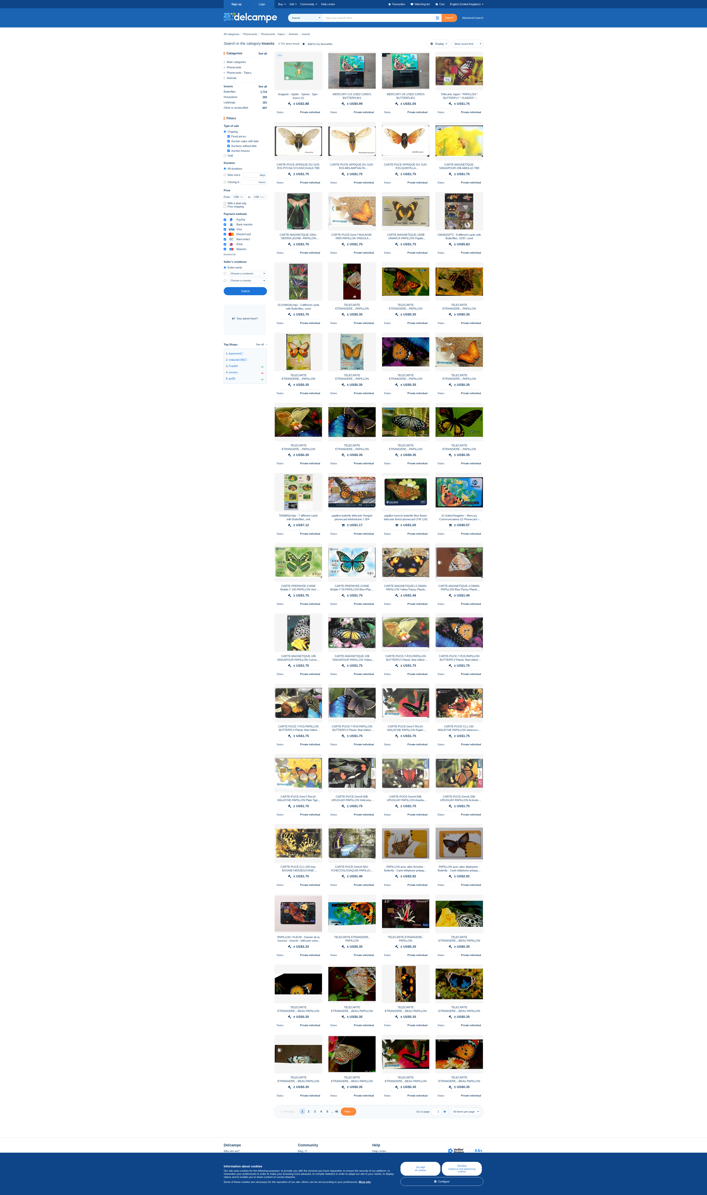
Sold (230, 155)
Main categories (236, 62)
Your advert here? (247, 318)
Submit (245, 291)
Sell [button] (291, 4)
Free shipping (236, 206)
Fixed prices (238, 136)
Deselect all (229, 254)
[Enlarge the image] (298, 71)
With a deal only (237, 203)
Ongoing (233, 131)
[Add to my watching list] (317, 56)
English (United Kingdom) (465, 4)
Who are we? (232, 1151)
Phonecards (234, 67)
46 (336, 1111)
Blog (301, 1151)
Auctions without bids (244, 146)
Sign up (236, 4)
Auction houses (240, 150)
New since (234, 174)
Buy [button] (280, 4)
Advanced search (472, 17)
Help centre (379, 1151)
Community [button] (307, 4)
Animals (232, 78)
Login (262, 4)
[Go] (445, 1111)
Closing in (233, 182)
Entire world (235, 267)
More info (365, 1181)
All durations (235, 168)
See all (262, 53)
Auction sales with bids (245, 141)
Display (439, 43)
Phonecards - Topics (239, 72)
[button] (437, 18)
